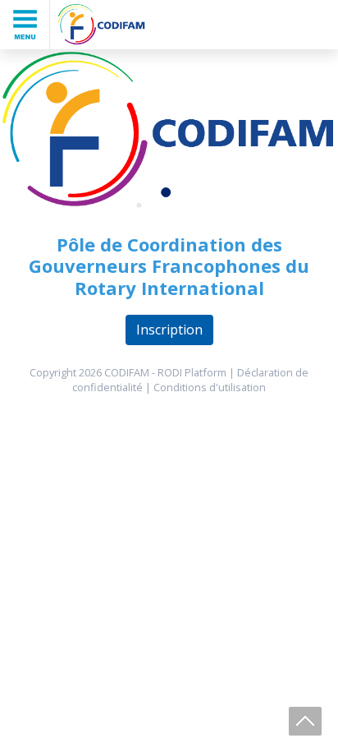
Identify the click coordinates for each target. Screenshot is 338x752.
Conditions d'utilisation (209, 387)
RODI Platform (192, 372)
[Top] (305, 721)
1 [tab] (169, 195)
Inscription (169, 330)
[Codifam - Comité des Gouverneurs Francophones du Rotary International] (101, 24)
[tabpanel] (169, 130)
